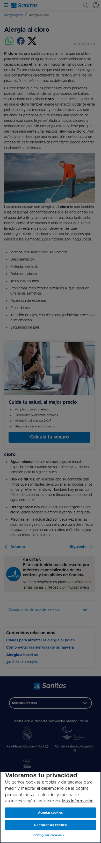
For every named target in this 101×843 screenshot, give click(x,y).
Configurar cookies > (48, 835)
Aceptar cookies (50, 812)
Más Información (77, 801)
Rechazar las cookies (50, 825)
